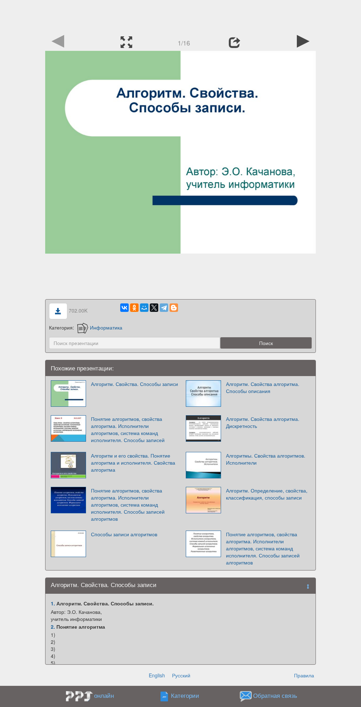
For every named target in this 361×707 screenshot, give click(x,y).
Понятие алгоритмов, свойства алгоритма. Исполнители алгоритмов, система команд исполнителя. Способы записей (128, 429)
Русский (181, 675)
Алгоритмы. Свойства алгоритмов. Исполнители (265, 459)
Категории (185, 695)
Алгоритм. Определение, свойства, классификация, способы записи (266, 494)
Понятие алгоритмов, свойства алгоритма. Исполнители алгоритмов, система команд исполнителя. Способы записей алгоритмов (128, 504)
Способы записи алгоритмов (124, 534)
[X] (154, 307)
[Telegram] (164, 307)
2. (53, 626)
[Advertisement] (180, 16)
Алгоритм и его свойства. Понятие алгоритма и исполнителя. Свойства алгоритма (133, 462)
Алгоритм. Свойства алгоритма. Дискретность (262, 422)
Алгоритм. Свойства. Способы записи (134, 383)
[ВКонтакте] (124, 307)
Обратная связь (275, 695)
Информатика (106, 327)
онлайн (104, 695)
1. (53, 603)
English (157, 675)
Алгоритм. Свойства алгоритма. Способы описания (262, 387)
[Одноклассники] (134, 307)
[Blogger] (174, 307)
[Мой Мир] (144, 307)
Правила (304, 675)
